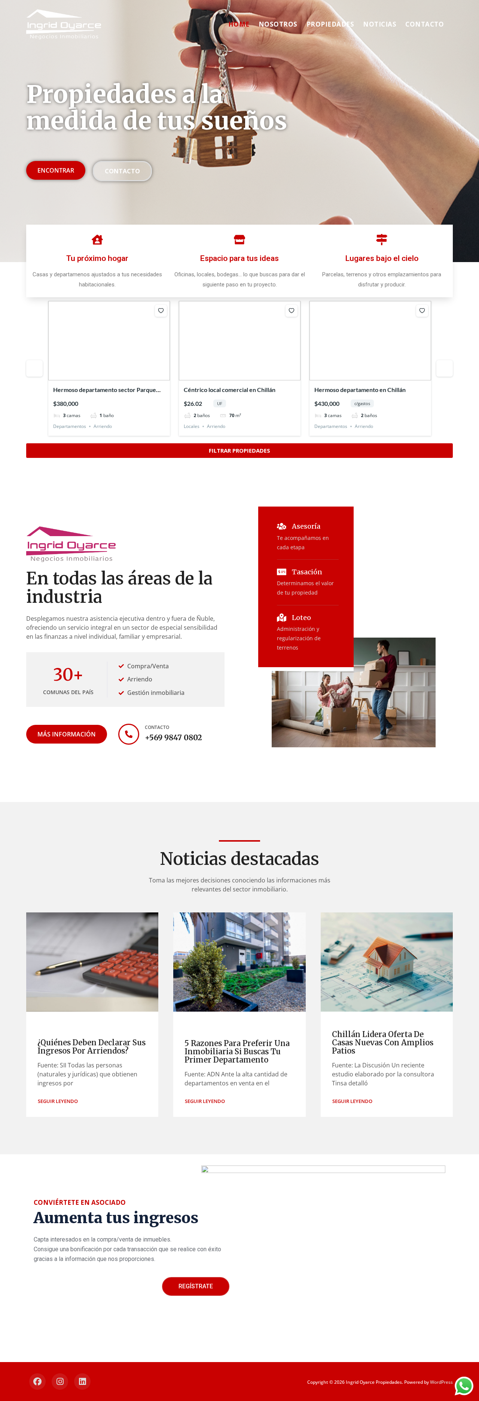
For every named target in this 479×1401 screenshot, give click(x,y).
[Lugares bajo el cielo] (381, 239)
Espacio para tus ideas (239, 258)
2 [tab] (102, 374)
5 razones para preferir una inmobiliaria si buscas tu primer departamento (237, 1051)
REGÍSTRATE (196, 1286)
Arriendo (103, 426)
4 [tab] (116, 374)
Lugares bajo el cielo (381, 258)
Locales (191, 426)
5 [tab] (122, 374)
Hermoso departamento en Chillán (360, 389)
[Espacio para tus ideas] (239, 239)
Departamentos (69, 426)
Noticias (379, 24)
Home (239, 24)
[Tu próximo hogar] (97, 239)
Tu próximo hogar (97, 258)
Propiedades (330, 24)
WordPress (441, 1382)
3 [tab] (109, 374)
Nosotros (278, 24)
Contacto (424, 24)
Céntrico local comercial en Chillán (229, 389)
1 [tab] (95, 374)
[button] (57, 1101)
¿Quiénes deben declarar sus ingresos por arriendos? (91, 1046)
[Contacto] (128, 734)
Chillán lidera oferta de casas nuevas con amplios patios (382, 1042)
